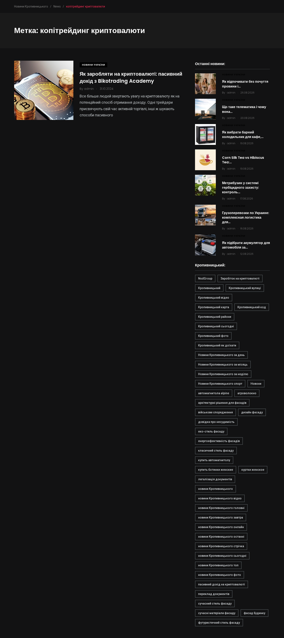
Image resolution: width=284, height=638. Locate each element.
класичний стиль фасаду (216, 450)
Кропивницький (209, 288)
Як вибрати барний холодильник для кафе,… (242, 134)
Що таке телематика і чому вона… (244, 109)
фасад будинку (254, 613)
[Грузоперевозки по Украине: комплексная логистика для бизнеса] (205, 215)
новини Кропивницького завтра (220, 517)
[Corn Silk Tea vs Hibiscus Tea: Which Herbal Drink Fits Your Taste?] (205, 159)
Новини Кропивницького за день (221, 355)
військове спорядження (215, 412)
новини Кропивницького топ (218, 565)
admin (231, 92)
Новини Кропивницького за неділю (223, 374)
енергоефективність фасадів (219, 441)
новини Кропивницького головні (221, 508)
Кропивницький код (251, 307)
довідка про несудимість (216, 422)
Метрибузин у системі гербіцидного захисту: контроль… (240, 188)
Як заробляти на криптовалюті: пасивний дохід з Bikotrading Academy (131, 77)
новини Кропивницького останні (221, 536)
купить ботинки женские (215, 469)
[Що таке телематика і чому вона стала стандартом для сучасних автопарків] (205, 109)
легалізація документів (215, 479)
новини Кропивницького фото (219, 574)
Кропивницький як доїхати (217, 345)
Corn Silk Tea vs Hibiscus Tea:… (243, 160)
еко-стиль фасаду (211, 431)
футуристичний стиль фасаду (219, 622)
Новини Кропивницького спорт (220, 383)
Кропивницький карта (213, 307)
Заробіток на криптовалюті (240, 278)
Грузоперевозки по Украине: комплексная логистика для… (245, 218)
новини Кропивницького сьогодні (222, 555)
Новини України (93, 65)
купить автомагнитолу (214, 460)
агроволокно (246, 393)
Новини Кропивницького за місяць (223, 364)
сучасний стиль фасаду (215, 603)
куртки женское (252, 469)
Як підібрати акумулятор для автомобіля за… (246, 245)
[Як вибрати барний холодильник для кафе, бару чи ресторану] (205, 134)
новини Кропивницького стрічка (221, 546)
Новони (256, 383)
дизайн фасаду (252, 412)
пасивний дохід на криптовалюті (221, 584)
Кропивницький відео (213, 297)
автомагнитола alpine (213, 393)
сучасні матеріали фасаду (216, 613)
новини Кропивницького (215, 488)
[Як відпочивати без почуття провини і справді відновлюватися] (205, 83)
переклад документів (213, 594)
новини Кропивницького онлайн (221, 527)
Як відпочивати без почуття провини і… (245, 84)
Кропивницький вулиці (245, 288)
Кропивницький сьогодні (216, 326)
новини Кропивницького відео (220, 498)
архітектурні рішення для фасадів (222, 402)
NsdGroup (205, 278)
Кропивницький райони (214, 316)
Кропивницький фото (213, 335)
